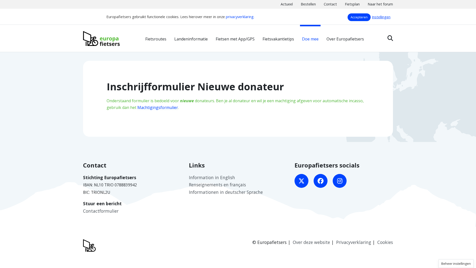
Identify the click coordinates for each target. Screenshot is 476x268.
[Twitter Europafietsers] (301, 181)
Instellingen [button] (381, 16)
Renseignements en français (217, 185)
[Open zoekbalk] (390, 38)
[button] (456, 263)
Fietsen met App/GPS (235, 39)
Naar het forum (380, 4)
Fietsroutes (155, 39)
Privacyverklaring (353, 242)
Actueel (287, 4)
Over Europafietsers (345, 39)
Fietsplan (352, 4)
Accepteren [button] (359, 17)
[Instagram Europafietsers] (340, 181)
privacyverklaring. (240, 16)
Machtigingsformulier (157, 107)
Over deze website (311, 242)
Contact (330, 4)
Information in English (212, 177)
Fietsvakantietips (278, 39)
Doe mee (310, 39)
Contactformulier (101, 211)
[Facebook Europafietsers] (320, 181)
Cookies (385, 242)
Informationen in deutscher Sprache (226, 192)
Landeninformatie (191, 39)
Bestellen (308, 4)
